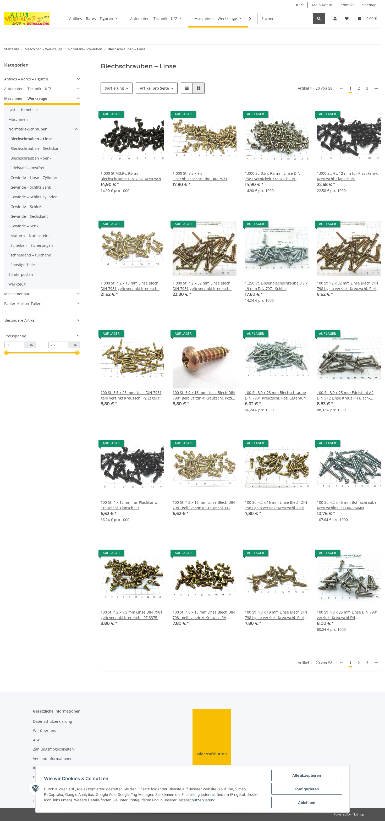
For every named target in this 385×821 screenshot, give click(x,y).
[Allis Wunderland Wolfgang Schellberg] (27, 19)
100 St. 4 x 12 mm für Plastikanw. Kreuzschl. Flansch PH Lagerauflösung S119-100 (129, 505)
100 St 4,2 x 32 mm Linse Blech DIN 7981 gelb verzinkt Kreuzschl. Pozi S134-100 (347, 286)
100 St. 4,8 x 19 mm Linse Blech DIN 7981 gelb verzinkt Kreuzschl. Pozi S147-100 (276, 615)
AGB (36, 739)
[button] (335, 18)
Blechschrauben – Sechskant (35, 148)
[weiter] (376, 88)
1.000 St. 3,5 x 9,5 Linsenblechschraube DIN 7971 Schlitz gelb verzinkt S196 (200, 176)
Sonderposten (20, 274)
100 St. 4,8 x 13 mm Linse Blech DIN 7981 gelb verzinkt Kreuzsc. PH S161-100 (204, 615)
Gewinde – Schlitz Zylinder (33, 196)
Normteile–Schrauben (27, 129)
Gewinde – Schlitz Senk (30, 187)
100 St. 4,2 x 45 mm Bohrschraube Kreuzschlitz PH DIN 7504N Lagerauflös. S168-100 (347, 505)
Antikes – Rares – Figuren (26, 78)
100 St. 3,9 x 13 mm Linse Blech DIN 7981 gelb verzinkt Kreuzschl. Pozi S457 (204, 395)
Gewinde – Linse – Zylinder (33, 177)
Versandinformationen (53, 758)
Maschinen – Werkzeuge (25, 98)
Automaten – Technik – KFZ (27, 88)
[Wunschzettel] (347, 18)
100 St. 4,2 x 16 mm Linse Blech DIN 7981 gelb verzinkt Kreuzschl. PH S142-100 (204, 505)
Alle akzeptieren (306, 775)
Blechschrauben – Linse (31, 138)
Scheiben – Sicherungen (31, 245)
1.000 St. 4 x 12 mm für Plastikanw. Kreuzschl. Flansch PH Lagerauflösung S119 (347, 176)
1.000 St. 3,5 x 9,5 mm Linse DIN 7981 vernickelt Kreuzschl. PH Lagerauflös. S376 (272, 176)
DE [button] (296, 4)
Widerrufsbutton (212, 753)
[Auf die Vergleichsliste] (141, 115)
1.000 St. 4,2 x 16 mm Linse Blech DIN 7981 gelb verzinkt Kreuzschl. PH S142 (130, 286)
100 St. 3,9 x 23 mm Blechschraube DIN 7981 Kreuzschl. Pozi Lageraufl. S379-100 (276, 395)
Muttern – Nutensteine (30, 235)
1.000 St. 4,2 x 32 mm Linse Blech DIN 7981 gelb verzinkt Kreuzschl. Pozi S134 (202, 286)
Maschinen (18, 119)
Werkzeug (17, 284)
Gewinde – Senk (24, 225)
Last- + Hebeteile (23, 109)
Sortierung (114, 88)
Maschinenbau (17, 293)
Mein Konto (322, 4)
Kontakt (347, 4)
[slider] (6, 353)
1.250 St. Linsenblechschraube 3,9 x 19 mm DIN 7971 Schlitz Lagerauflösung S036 (276, 286)
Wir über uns (44, 730)
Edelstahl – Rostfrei (27, 167)
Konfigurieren (306, 789)
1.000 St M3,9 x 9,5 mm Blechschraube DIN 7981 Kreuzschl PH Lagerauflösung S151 (131, 176)
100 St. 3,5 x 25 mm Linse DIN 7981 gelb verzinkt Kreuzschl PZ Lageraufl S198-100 (132, 395)
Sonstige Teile (22, 264)
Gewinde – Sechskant (29, 216)
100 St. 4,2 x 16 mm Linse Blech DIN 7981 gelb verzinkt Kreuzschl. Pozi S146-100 (276, 505)
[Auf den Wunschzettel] (155, 115)
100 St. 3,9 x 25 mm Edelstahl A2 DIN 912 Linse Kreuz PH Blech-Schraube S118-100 (345, 395)
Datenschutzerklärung (52, 721)
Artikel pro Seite (154, 88)
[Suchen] (319, 18)
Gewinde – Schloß (26, 206)
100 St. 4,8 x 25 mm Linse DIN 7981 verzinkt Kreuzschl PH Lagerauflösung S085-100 (347, 615)
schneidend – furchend (30, 255)
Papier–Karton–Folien (22, 303)
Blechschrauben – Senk (30, 158)
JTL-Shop (357, 814)
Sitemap (369, 4)
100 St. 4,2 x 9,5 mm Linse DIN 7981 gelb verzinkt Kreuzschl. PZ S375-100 (131, 615)
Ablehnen (306, 802)
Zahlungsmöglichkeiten (53, 749)
